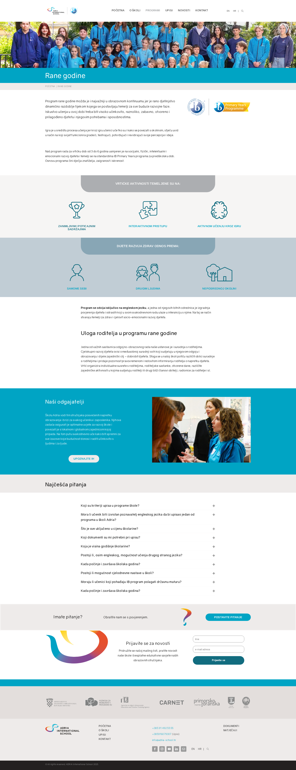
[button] (148, 505)
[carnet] (171, 701)
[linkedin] (176, 749)
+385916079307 (161, 734)
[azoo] (135, 698)
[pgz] (207, 699)
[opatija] (231, 698)
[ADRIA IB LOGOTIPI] (62, 6)
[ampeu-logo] (98, 698)
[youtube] (169, 749)
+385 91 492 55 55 (163, 728)
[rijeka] (246, 698)
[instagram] (162, 749)
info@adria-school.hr (164, 740)
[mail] (183, 749)
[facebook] (155, 749)
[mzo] (61, 699)
